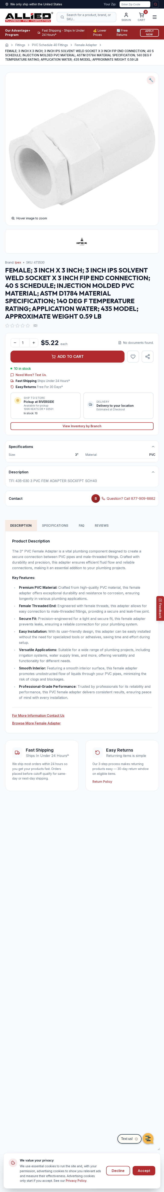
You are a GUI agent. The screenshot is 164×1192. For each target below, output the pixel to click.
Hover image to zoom (31, 218)
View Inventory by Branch (82, 426)
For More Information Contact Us (38, 715)
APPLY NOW (149, 32)
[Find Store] (155, 4)
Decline (118, 1171)
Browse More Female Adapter (36, 723)
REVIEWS (102, 525)
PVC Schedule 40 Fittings (50, 45)
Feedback (160, 610)
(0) (35, 325)
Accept (144, 1171)
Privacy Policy (76, 1180)
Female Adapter (86, 45)
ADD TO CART (70, 356)
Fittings (20, 45)
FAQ (82, 525)
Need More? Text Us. (31, 375)
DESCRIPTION (21, 525)
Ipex (18, 262)
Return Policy (102, 781)
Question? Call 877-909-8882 (131, 498)
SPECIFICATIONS (55, 525)
